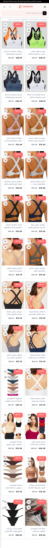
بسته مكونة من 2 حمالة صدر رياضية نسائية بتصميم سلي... (36, 97)
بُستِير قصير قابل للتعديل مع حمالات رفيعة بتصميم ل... (37, 444)
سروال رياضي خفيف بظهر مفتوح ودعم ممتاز (14, 314)
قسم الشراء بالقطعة (29, 20)
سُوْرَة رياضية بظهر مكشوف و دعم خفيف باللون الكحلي (37, 357)
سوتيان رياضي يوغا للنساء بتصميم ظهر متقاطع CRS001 (37, 227)
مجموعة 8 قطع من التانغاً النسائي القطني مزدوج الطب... (13, 401)
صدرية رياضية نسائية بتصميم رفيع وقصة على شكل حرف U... (13, 97)
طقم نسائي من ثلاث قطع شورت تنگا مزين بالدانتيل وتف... (13, 531)
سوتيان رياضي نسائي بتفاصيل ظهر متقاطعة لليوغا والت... (36, 271)
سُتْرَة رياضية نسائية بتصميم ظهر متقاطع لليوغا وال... (13, 227)
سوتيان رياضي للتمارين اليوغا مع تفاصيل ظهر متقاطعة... (13, 184)
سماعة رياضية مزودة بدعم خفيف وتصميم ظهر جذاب (37, 314)
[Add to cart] (29, 30)
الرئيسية (44, 20)
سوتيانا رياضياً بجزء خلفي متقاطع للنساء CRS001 (13, 140)
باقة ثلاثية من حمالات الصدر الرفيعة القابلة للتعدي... (37, 488)
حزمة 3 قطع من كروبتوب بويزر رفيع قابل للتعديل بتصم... (13, 444)
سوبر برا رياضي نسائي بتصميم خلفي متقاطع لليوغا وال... (36, 140)
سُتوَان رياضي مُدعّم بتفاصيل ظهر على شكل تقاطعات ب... (14, 357)
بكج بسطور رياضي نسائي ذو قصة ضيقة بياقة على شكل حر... (37, 54)
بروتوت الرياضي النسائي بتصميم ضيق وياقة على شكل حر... (13, 54)
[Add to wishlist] (29, 25)
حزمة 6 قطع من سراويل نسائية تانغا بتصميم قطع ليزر (14, 488)
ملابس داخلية (13, 20)
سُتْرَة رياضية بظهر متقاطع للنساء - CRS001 (37, 184)
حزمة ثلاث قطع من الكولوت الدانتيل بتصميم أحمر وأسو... (37, 531)
